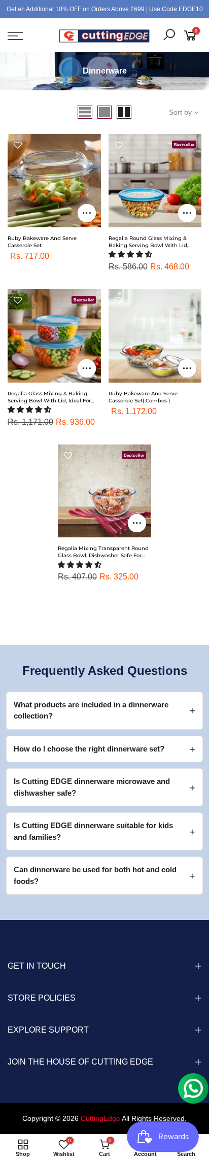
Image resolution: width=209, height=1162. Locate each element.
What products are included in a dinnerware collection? (91, 710)
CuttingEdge (100, 1118)
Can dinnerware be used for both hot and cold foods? (95, 875)
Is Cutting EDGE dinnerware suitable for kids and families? (93, 831)
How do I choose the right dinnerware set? (89, 748)
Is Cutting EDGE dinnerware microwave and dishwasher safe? (92, 787)
